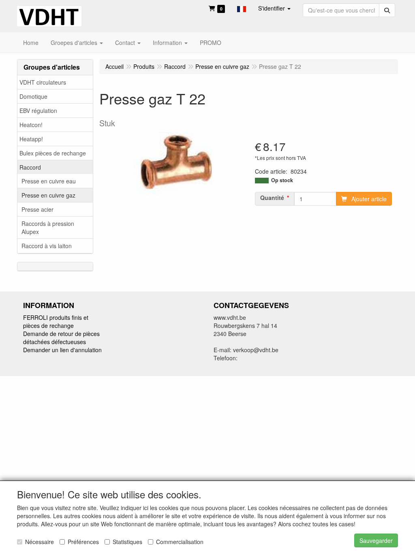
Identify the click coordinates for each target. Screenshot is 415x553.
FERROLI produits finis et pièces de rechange (55, 321)
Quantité (272, 197)
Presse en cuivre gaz (48, 195)
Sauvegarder (376, 540)
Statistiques (127, 542)
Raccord (30, 167)
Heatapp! (31, 139)
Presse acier (37, 209)
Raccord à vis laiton (46, 246)
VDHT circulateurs (42, 82)
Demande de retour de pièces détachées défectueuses (61, 338)
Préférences (83, 542)
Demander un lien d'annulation (62, 350)
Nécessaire (39, 542)
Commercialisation (179, 542)
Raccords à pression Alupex (47, 227)
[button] (241, 8)
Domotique (33, 96)
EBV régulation (38, 110)
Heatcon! (31, 125)
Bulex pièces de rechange (52, 153)
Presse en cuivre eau (48, 181)
